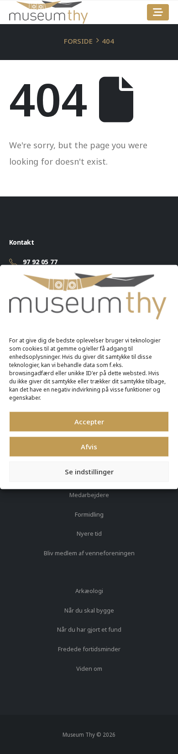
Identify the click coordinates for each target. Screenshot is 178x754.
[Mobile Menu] (158, 12)
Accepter (89, 421)
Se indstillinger (89, 471)
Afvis (89, 446)
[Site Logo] (48, 12)
